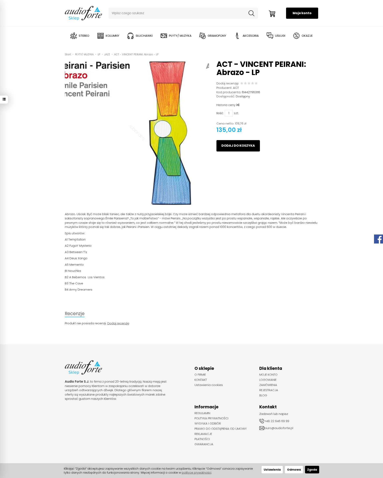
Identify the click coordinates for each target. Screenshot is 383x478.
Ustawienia (272, 470)
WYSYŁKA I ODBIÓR (207, 423)
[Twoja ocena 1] (242, 83)
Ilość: (220, 113)
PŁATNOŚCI (202, 439)
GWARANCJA (203, 444)
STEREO (84, 36)
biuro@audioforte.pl (278, 428)
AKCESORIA (251, 36)
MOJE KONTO (268, 374)
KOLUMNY (112, 36)
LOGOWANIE (267, 380)
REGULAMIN (202, 413)
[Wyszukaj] (251, 13)
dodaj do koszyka (238, 145)
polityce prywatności (196, 473)
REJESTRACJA (268, 390)
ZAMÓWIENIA (268, 385)
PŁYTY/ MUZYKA (180, 36)
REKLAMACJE (203, 434)
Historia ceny (226, 105)
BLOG (263, 395)
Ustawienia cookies (208, 385)
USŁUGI (280, 36)
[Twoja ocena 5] (256, 83)
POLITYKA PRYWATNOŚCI (211, 418)
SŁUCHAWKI (144, 36)
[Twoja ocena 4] (252, 83)
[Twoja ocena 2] (245, 83)
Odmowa (294, 470)
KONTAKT (200, 380)
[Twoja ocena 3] (249, 83)
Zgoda (312, 470)
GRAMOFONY (217, 36)
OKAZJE (307, 36)
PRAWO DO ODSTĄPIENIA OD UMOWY (220, 428)
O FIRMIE (200, 374)
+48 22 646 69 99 (276, 421)
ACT (236, 88)
